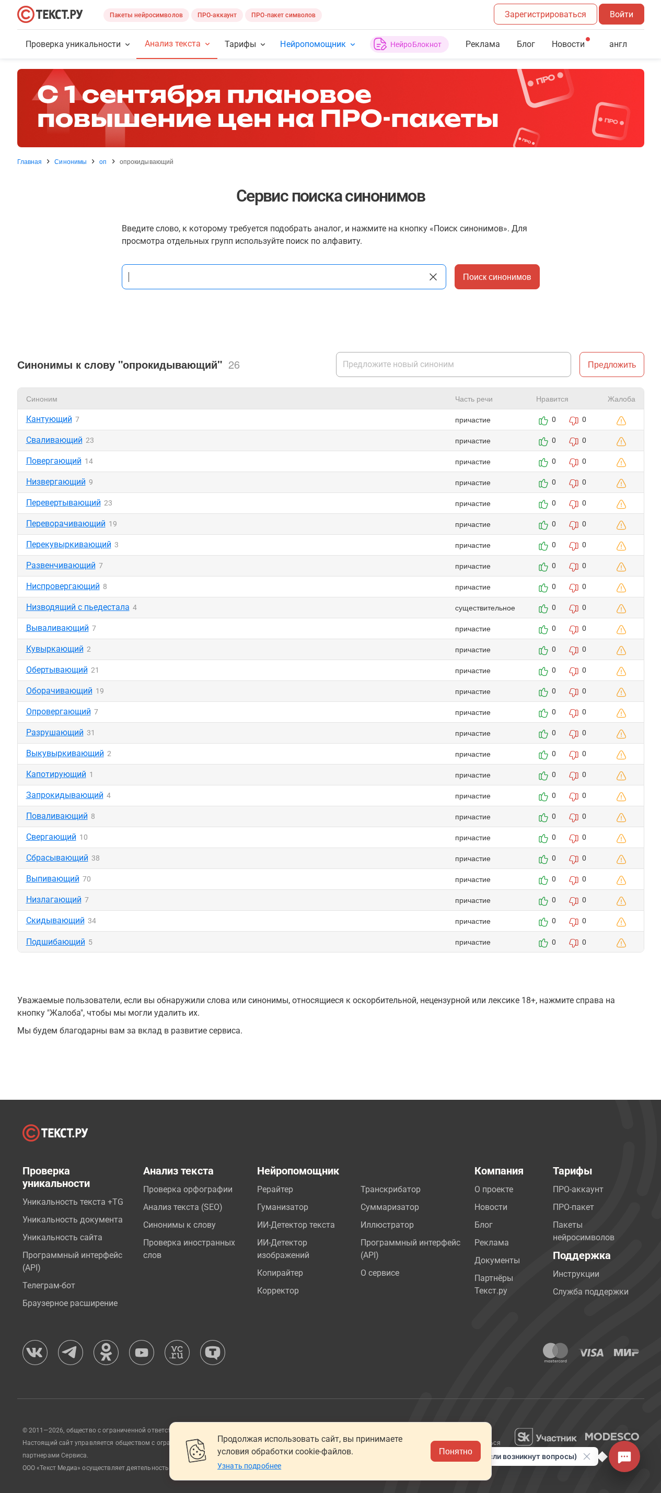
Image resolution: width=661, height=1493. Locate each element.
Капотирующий (56, 774)
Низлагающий (54, 899)
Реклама (483, 44)
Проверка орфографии (188, 1189)
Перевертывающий (63, 503)
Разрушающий (55, 732)
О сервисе (380, 1273)
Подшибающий (55, 942)
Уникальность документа (72, 1220)
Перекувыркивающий (68, 544)
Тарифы (240, 44)
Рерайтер (275, 1189)
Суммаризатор (390, 1207)
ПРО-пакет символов (283, 15)
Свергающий (51, 837)
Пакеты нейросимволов (146, 15)
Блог (526, 44)
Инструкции (576, 1274)
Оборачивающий (59, 691)
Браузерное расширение (70, 1303)
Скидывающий (55, 920)
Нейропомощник (312, 44)
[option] (330, 108)
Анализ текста (173, 44)
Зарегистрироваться (545, 14)
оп (103, 161)
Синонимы (70, 161)
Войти (621, 14)
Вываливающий (57, 628)
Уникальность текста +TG (72, 1202)
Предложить (612, 364)
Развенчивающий (61, 565)
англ (618, 44)
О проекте (493, 1189)
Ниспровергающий (63, 586)
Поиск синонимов (497, 277)
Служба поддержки (591, 1292)
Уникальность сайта (62, 1237)
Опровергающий (58, 711)
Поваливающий (57, 816)
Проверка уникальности (73, 44)
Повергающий (54, 461)
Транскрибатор (391, 1189)
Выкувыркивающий (65, 753)
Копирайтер (280, 1273)
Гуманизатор (282, 1207)
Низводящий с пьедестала (78, 607)
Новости (490, 1207)
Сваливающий (54, 440)
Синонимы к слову (179, 1225)
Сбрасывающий (57, 858)
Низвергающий (56, 482)
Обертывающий (57, 670)
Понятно (455, 1451)
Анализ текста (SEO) (183, 1207)
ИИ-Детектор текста (296, 1225)
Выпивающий (52, 879)
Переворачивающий (66, 523)
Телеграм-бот (48, 1285)
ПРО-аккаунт (217, 15)
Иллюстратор (387, 1225)
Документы (497, 1260)
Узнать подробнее (249, 1466)
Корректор (278, 1291)
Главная (29, 161)
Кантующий (49, 419)
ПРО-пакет (573, 1207)
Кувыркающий (55, 649)
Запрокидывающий (64, 795)
